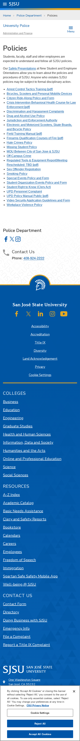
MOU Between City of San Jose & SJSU (33, 151)
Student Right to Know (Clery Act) (29, 187)
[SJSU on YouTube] (63, 313)
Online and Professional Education (32, 458)
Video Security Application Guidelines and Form (38, 200)
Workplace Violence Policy (24, 204)
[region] (40, 713)
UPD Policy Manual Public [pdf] (27, 195)
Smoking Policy (17, 173)
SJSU (14, 4)
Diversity (40, 351)
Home (7, 16)
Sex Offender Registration (24, 169)
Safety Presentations (22, 68)
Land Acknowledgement (40, 359)
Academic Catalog (18, 502)
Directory (11, 612)
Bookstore (12, 527)
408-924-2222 (33, 257)
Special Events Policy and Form (28, 178)
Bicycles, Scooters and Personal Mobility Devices (39, 93)
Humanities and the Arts (24, 450)
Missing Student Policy (22, 147)
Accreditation (40, 334)
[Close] (74, 691)
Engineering (13, 418)
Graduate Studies (18, 426)
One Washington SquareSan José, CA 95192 (24, 682)
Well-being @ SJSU (19, 584)
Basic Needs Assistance (23, 511)
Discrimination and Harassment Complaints (35, 111)
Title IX (40, 342)
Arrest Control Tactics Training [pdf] (30, 89)
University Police (16, 25)
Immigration (13, 568)
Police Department (29, 16)
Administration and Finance (17, 33)
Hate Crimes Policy (19, 142)
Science (9, 466)
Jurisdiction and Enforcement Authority (32, 120)
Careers (9, 543)
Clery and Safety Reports (24, 519)
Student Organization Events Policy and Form (37, 182)
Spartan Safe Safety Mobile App (30, 576)
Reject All (40, 723)
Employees (12, 551)
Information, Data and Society (28, 442)
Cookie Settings (40, 375)
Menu (70, 31)
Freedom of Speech (19, 559)
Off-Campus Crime (19, 155)
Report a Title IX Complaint (26, 644)
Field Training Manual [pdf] (24, 133)
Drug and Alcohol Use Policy (26, 115)
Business (10, 401)
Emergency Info (16, 628)
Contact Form (14, 604)
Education (11, 409)
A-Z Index (11, 494)
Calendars (11, 535)
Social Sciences (15, 475)
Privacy (40, 367)
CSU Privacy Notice (38, 705)
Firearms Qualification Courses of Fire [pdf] (35, 138)
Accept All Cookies (40, 734)
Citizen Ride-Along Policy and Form (30, 98)
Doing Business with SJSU (25, 620)
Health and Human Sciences (27, 434)
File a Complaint (17, 636)
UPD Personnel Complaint (24, 191)
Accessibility (40, 326)
